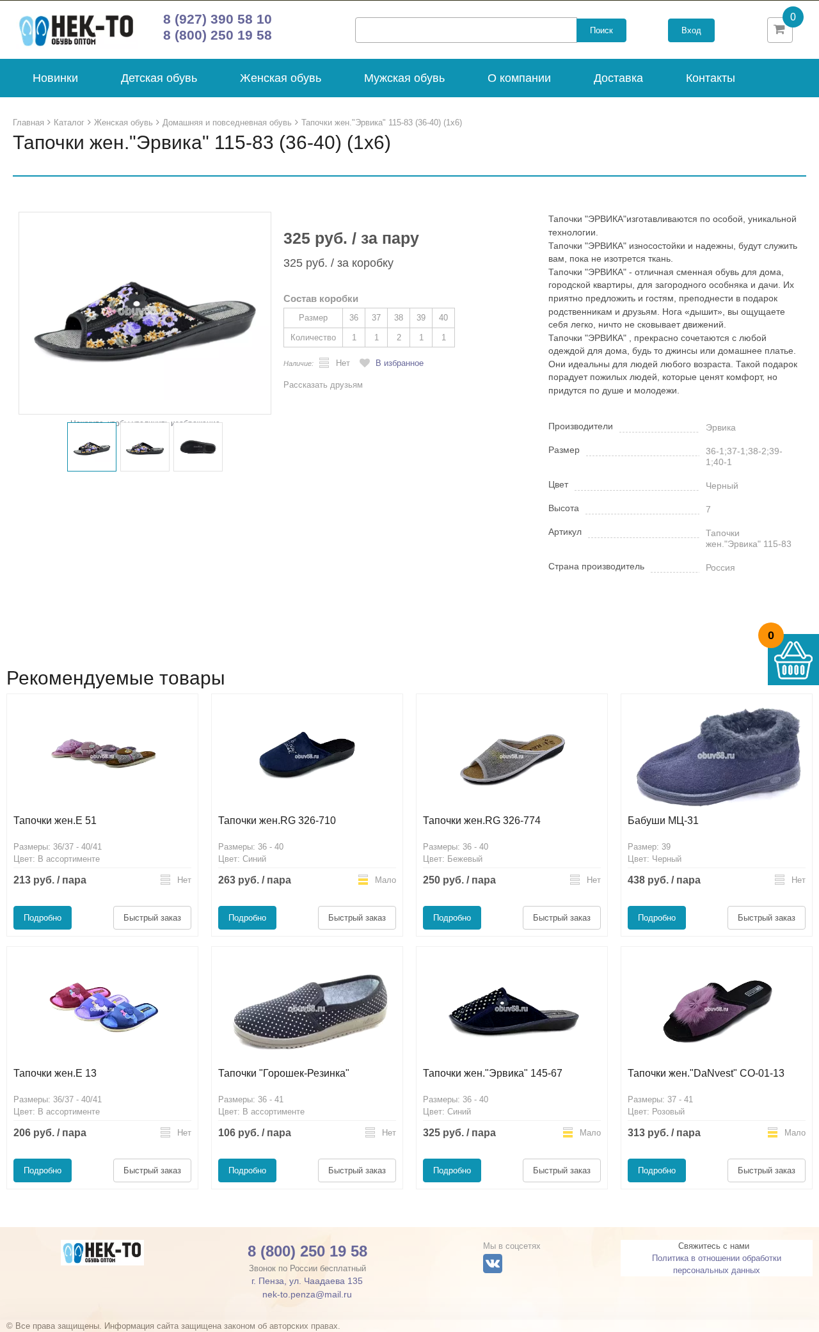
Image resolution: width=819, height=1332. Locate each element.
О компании (519, 78)
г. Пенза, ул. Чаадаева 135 (307, 1281)
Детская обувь (159, 78)
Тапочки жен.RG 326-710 (277, 820)
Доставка (618, 78)
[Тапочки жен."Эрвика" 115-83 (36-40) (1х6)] (145, 312)
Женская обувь (280, 78)
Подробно (42, 918)
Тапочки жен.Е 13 (55, 1073)
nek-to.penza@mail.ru (307, 1294)
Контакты (710, 78)
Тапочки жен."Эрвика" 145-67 (492, 1073)
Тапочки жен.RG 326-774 (482, 820)
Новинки (55, 78)
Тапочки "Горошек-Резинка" (283, 1073)
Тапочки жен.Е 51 (55, 820)
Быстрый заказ (152, 918)
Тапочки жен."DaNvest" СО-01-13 (706, 1073)
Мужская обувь (404, 78)
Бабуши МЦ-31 (663, 820)
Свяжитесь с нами (713, 1246)
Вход (691, 30)
